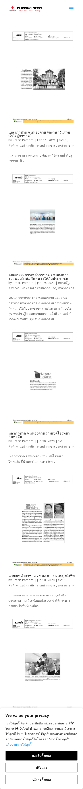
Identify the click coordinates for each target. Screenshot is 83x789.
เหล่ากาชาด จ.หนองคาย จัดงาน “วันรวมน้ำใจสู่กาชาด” (39, 134)
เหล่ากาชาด (66, 145)
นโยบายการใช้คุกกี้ (18, 744)
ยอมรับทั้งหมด (41, 755)
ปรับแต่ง (41, 767)
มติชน (63, 140)
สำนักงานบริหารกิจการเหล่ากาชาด (32, 145)
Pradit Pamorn (23, 140)
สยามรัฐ (63, 283)
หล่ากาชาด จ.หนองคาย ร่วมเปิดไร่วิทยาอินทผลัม (39, 435)
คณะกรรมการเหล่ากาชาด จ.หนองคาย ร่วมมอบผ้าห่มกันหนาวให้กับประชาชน (38, 276)
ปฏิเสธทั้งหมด (41, 779)
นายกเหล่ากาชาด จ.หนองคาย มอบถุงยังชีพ (41, 575)
